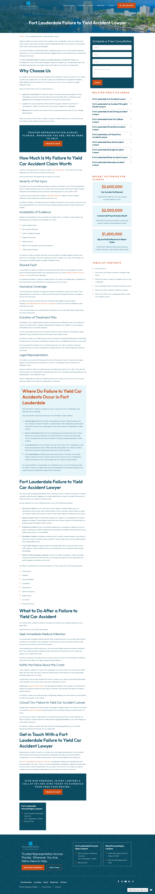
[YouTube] (125, 881)
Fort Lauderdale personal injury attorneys (36, 761)
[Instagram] (122, 881)
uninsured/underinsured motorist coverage (39, 303)
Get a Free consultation (33, 867)
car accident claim (58, 170)
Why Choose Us (100, 268)
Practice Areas (68, 5)
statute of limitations (35, 710)
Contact (111, 5)
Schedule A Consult (53, 144)
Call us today (54, 867)
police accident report (36, 686)
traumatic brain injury (54, 195)
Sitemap (58, 887)
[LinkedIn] (129, 881)
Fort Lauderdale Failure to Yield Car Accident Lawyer (113, 286)
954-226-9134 (29, 821)
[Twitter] (133, 881)
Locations (81, 5)
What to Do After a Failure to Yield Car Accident (111, 290)
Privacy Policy (46, 887)
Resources (100, 5)
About (91, 5)
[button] (75, 5)
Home (21, 36)
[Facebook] (118, 881)
